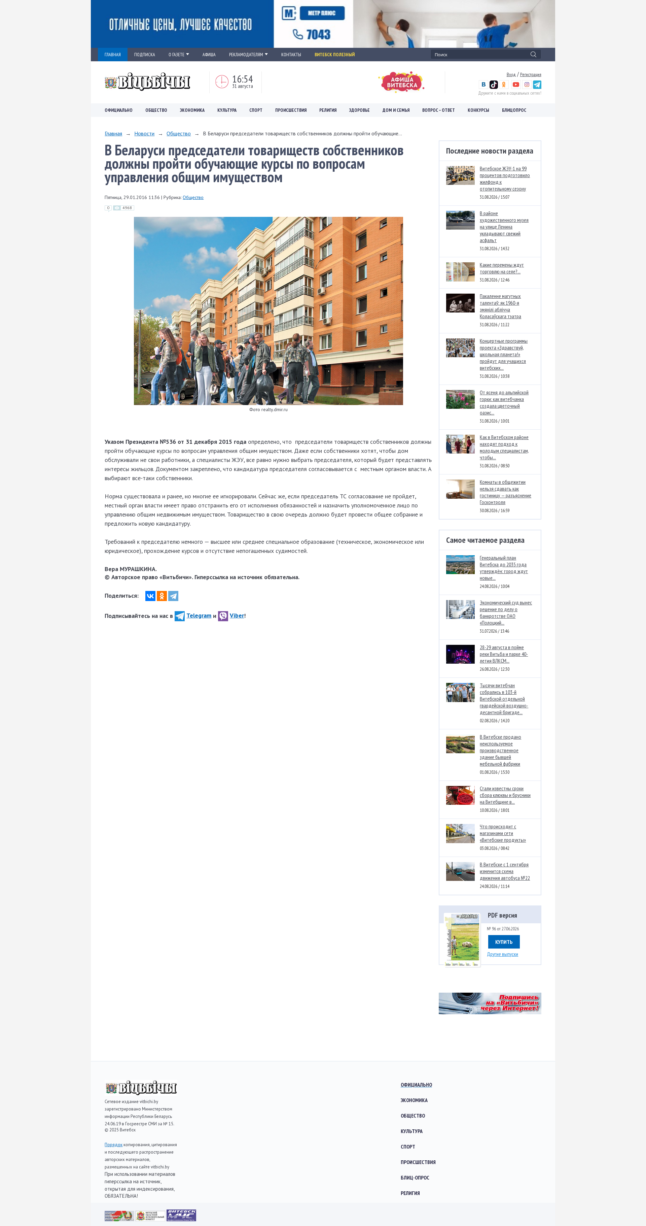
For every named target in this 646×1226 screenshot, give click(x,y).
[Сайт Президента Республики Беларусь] (120, 1219)
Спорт (255, 110)
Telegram (198, 615)
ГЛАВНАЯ (113, 55)
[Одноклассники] (162, 596)
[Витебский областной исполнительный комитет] (151, 1219)
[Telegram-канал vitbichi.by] (537, 87)
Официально (119, 110)
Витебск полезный (335, 55)
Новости (144, 133)
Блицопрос (514, 110)
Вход (511, 74)
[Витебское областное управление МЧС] (181, 1219)
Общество (156, 110)
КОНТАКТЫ (291, 55)
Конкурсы (478, 110)
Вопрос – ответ (438, 110)
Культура (227, 110)
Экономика (192, 110)
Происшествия (291, 110)
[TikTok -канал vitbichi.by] (494, 87)
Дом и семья (396, 110)
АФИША (209, 55)
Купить (504, 941)
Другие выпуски (502, 954)
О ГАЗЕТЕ (176, 55)
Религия (327, 110)
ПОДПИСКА (144, 55)
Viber (237, 615)
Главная (113, 133)
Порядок (113, 1145)
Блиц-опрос (415, 1177)
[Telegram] (173, 596)
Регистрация (530, 74)
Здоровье (359, 110)
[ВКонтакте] (150, 596)
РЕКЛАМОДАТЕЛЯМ (246, 55)
